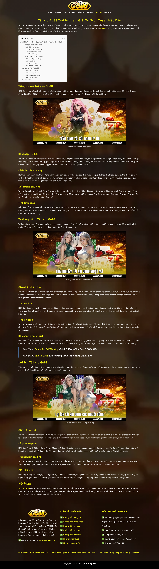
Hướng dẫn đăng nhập (73, 521)
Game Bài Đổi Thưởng (46, 349)
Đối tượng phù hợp (35, 52)
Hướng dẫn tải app (71, 526)
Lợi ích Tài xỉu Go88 (32, 68)
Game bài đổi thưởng (65, 12)
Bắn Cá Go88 (41, 355)
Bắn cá (81, 12)
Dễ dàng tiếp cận (34, 73)
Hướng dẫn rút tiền (72, 530)
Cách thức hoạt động (35, 49)
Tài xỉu (98, 12)
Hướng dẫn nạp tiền (72, 534)
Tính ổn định (32, 63)
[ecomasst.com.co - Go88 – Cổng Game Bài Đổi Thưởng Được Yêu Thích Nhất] (79, 5)
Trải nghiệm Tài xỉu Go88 (34, 56)
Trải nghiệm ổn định (35, 75)
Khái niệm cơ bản (34, 47)
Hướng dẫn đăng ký (72, 517)
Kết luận (28, 80)
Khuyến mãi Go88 (71, 539)
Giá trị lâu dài (33, 77)
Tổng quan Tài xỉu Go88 (33, 45)
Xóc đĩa (107, 12)
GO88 (50, 12)
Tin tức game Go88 (71, 543)
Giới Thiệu (23, 552)
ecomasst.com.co (47, 540)
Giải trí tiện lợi (33, 70)
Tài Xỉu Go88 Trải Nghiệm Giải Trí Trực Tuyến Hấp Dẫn (43, 42)
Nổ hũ (90, 12)
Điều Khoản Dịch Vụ (60, 552)
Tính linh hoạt (33, 54)
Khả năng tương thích (35, 66)
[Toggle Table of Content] (61, 39)
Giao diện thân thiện (35, 59)
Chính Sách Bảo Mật (39, 552)
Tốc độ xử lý (32, 61)
